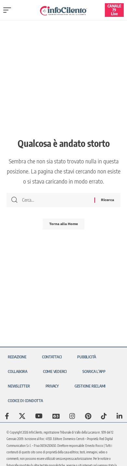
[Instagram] (72, 416)
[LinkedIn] (119, 416)
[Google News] (56, 416)
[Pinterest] (88, 416)
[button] (8, 10)
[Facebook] (7, 416)
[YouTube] (39, 416)
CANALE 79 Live (114, 10)
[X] (22, 416)
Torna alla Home (63, 224)
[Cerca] (55, 200)
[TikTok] (103, 416)
